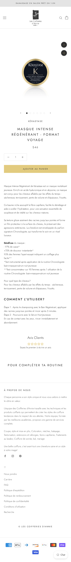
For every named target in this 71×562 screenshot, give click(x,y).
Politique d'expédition (14, 490)
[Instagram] (13, 456)
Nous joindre (10, 474)
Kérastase (35, 121)
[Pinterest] (20, 456)
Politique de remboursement (17, 495)
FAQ (6, 485)
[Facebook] (5, 456)
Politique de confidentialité (16, 501)
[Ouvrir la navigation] (4, 17)
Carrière (8, 479)
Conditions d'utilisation (14, 506)
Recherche (9, 512)
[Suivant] (50, 113)
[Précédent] (20, 113)
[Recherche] (60, 17)
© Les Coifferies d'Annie (35, 526)
